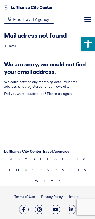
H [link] (63, 159)
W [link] (36, 181)
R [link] (56, 170)
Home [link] (12, 46)
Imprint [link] (75, 196)
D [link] (33, 159)
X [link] (45, 181)
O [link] (33, 170)
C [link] (26, 159)
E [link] (41, 159)
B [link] (18, 159)
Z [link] (59, 181)
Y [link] (52, 181)
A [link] (11, 159)
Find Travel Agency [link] (31, 19)
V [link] (85, 170)
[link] (88, 44)
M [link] (17, 170)
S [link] (63, 170)
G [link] (55, 159)
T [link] (70, 170)
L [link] (10, 170)
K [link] (84, 159)
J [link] (77, 159)
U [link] (78, 170)
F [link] (48, 159)
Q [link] (48, 170)
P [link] (41, 170)
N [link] (25, 170)
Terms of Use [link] (24, 196)
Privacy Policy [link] (52, 196)
